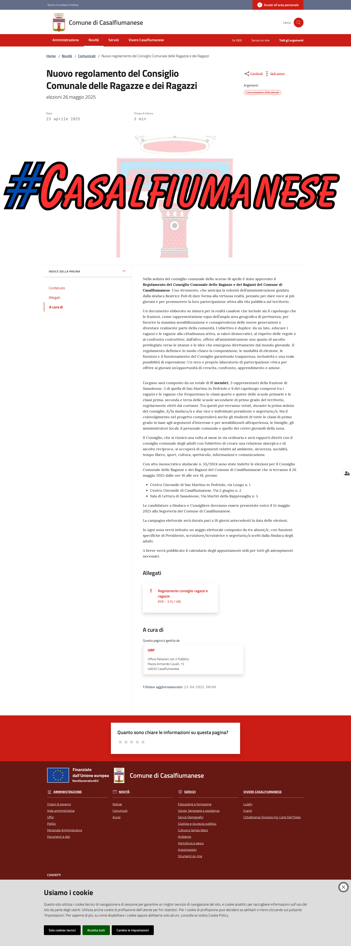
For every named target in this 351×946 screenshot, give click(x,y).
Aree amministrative (61, 810)
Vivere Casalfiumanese (262, 791)
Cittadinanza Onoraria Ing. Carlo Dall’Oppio (272, 817)
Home (51, 56)
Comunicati (86, 56)
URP (151, 650)
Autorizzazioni (187, 849)
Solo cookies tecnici (62, 930)
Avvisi (116, 817)
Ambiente (184, 836)
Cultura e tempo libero (193, 830)
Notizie (117, 804)
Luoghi (247, 804)
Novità (67, 56)
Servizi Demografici (190, 817)
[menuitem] (66, 40)
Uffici (50, 817)
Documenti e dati (58, 836)
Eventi (247, 810)
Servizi (190, 791)
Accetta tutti (96, 930)
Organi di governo (59, 804)
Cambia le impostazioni (133, 930)
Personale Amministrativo (64, 830)
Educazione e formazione (194, 804)
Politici (51, 823)
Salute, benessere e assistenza (198, 810)
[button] (298, 22)
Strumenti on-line (190, 856)
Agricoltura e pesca (191, 843)
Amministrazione (67, 791)
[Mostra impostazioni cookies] (347, 473)
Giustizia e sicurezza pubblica (197, 823)
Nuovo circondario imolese (63, 5)
